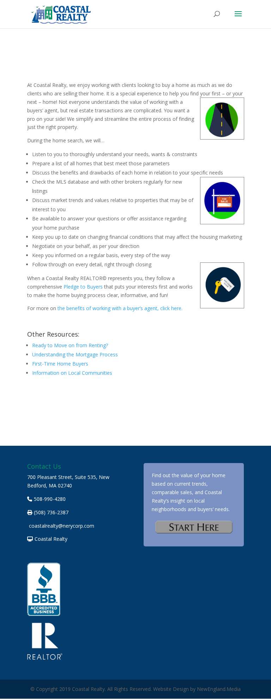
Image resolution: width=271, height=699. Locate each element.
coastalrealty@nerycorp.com (61, 525)
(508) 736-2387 (51, 512)
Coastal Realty (51, 538)
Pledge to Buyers (83, 286)
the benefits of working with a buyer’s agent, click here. (120, 308)
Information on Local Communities (72, 372)
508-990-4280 (50, 499)
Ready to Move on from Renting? (70, 345)
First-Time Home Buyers (60, 363)
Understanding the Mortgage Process (75, 354)
